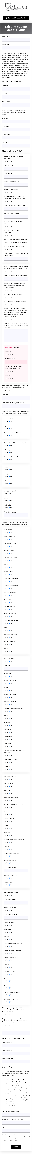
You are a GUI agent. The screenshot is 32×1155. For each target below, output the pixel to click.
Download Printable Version (17, 18)
